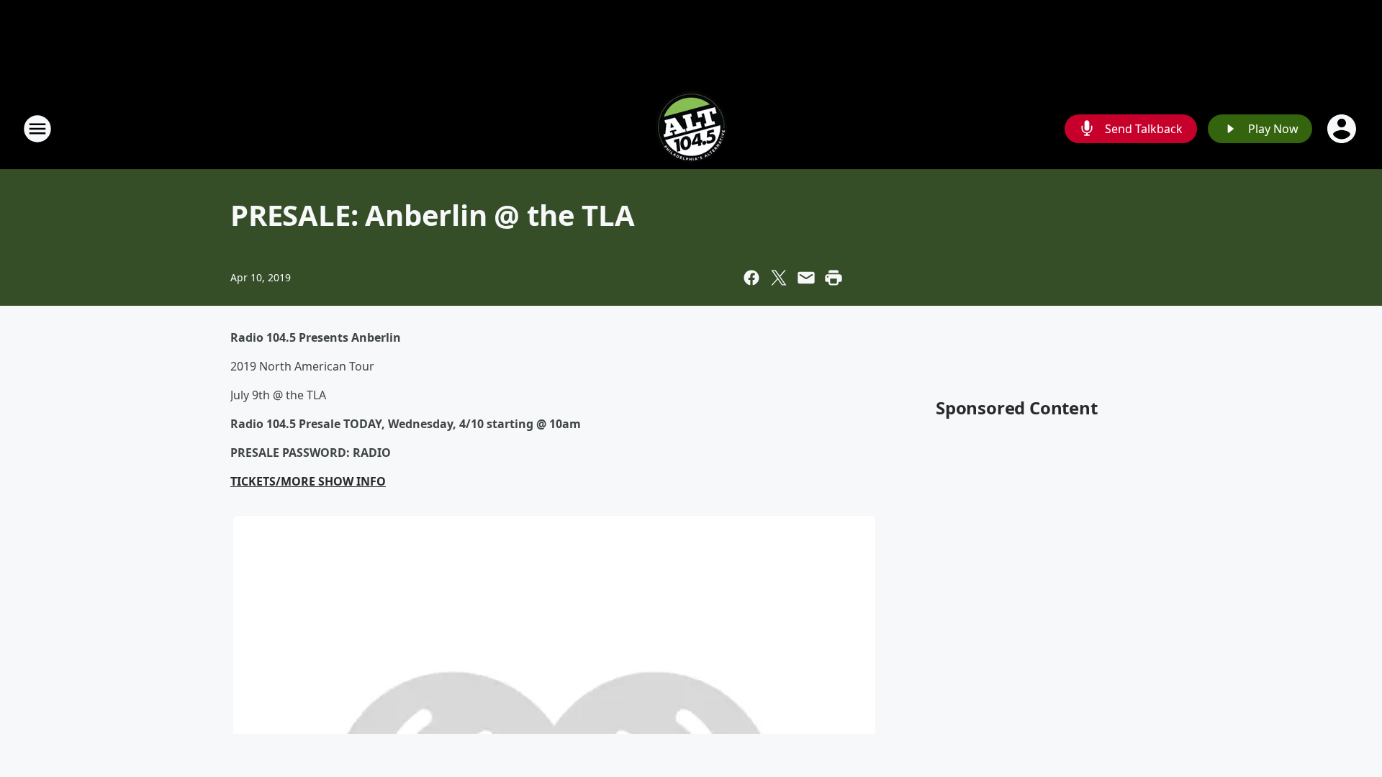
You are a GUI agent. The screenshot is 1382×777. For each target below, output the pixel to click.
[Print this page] (833, 278)
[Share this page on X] (779, 278)
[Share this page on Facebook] (751, 278)
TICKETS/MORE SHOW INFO (308, 481)
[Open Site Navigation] (37, 128)
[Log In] (1343, 128)
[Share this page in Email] (806, 278)
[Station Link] (691, 128)
